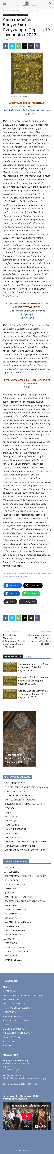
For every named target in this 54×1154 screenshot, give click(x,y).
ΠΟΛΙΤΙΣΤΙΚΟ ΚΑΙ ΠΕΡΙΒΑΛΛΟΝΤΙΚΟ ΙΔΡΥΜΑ (24, 901)
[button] (4, 4)
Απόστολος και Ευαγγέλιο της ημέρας (26, 10)
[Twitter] (12, 46)
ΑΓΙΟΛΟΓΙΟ (9, 939)
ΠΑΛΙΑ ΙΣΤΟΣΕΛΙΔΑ (13, 959)
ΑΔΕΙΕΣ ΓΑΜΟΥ (11, 888)
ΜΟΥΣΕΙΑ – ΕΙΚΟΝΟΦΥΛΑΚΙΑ (17, 922)
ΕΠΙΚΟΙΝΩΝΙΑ (9, 1045)
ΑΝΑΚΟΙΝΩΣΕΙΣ (11, 871)
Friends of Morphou (13, 837)
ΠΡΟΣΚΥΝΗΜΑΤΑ (12, 913)
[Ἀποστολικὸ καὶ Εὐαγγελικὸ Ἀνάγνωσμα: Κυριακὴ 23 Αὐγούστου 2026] (10, 694)
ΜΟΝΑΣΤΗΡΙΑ (10, 918)
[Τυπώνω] (31, 46)
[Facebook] (5, 46)
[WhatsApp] (18, 46)
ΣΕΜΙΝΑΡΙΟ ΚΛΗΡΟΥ (13, 926)
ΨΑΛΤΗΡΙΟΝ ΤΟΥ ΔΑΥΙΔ (15, 783)
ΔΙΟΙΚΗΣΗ (9, 867)
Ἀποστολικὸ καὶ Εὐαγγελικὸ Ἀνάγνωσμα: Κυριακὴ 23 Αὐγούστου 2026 (33, 694)
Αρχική (5, 10)
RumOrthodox (10, 816)
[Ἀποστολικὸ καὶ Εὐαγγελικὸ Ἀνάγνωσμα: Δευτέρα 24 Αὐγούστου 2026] (10, 681)
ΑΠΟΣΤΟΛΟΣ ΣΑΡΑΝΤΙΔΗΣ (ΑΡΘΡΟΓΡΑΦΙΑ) (24, 850)
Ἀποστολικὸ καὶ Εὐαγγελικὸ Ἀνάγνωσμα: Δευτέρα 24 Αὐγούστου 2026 (33, 680)
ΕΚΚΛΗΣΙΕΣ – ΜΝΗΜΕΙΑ (15, 909)
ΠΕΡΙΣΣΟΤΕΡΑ (31, 657)
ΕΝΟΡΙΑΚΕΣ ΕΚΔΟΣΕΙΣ (14, 884)
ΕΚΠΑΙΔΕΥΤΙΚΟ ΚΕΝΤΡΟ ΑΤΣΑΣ (18, 951)
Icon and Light (10, 820)
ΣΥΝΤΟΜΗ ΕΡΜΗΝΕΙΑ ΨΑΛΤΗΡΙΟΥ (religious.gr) (26, 787)
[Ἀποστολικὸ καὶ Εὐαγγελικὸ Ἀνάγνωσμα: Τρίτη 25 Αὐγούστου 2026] (10, 667)
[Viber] (37, 46)
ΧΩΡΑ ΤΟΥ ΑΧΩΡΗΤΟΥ (14, 833)
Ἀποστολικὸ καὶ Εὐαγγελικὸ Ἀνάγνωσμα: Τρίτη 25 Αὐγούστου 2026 (33, 667)
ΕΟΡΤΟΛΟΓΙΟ (10, 943)
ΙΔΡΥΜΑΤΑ (9, 892)
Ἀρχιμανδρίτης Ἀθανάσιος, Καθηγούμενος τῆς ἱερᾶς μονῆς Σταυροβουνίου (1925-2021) (14, 641)
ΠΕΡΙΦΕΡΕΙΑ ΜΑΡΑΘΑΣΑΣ (14, 1003)
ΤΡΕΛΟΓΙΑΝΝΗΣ (11, 825)
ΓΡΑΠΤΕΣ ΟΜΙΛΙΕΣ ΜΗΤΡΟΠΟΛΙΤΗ (20, 799)
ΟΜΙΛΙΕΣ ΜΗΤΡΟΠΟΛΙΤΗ (15, 791)
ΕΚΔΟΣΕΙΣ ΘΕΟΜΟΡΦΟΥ (15, 947)
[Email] (24, 46)
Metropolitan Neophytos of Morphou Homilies (25, 841)
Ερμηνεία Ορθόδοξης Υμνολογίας (19, 845)
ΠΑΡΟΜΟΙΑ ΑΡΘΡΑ (12, 657)
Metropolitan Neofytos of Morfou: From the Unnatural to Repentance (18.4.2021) (39, 639)
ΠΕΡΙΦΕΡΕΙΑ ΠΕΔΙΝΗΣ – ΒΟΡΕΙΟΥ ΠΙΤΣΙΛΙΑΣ (23, 995)
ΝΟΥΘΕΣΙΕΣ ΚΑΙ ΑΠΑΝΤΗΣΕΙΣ (18, 795)
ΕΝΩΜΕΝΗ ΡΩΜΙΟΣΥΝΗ (15, 829)
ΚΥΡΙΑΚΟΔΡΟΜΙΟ (12, 934)
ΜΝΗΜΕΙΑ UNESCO (13, 905)
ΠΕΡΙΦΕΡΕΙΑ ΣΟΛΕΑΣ (12, 999)
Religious (8, 812)
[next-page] (9, 704)
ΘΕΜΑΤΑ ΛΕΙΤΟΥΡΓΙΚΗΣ (15, 930)
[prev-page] (4, 704)
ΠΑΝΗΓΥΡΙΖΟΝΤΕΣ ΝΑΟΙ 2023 (18, 897)
